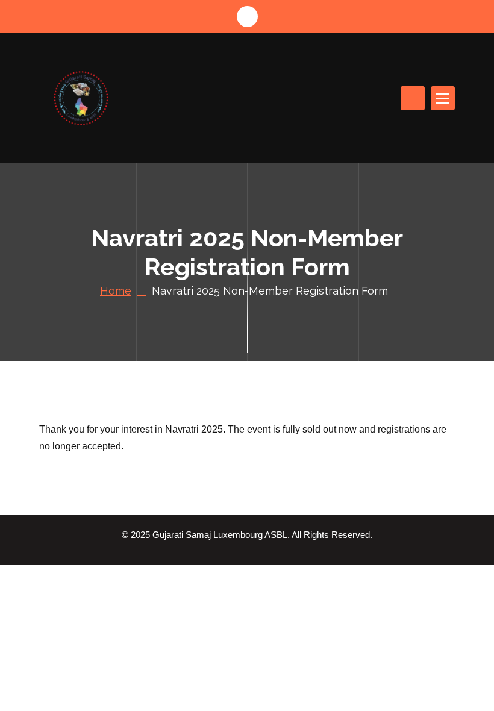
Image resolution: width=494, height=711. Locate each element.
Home (115, 290)
